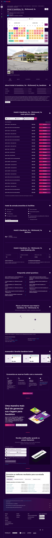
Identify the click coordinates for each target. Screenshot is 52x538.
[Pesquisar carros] (1, 9)
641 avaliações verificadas (18, 15)
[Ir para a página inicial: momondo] (7, 1)
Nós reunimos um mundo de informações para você (15, 505)
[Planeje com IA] (1, 11)
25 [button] (21, 35)
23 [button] (39, 35)
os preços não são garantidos (27, 500)
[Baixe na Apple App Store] (42, 518)
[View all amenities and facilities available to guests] (49, 205)
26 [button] (24, 35)
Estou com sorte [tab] (28, 479)
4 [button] (27, 30)
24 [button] (19, 35)
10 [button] (19, 30)
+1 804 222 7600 (10, 14)
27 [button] (9, 38)
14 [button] (12, 33)
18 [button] (27, 35)
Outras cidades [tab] (9, 479)
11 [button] (27, 33)
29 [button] (14, 38)
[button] (2, 1)
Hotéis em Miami (9, 485)
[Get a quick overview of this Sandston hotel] (49, 85)
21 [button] (12, 35)
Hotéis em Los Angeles (10, 487)
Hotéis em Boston (31, 488)
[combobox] (16, 449)
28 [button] (12, 38)
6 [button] (9, 30)
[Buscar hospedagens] (1, 7)
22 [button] (14, 35)
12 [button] (24, 30)
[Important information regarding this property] (49, 249)
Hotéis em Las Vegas (31, 485)
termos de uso (20, 463)
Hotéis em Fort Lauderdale (32, 491)
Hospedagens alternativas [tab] (18, 479)
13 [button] (9, 33)
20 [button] (9, 35)
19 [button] (24, 33)
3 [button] (19, 28)
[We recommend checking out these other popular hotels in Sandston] (49, 351)
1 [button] (14, 28)
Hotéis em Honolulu (31, 487)
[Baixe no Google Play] (42, 516)
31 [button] (42, 38)
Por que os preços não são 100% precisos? (14, 507)
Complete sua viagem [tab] (36, 479)
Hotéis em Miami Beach (10, 488)
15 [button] (14, 33)
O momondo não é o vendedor (12, 503)
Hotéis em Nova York (31, 484)
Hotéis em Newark (9, 491)
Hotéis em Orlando (9, 484)
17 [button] (19, 33)
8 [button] (14, 30)
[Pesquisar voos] (1, 5)
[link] (28, 393)
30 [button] (17, 38)
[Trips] (1, 14)
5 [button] (24, 28)
